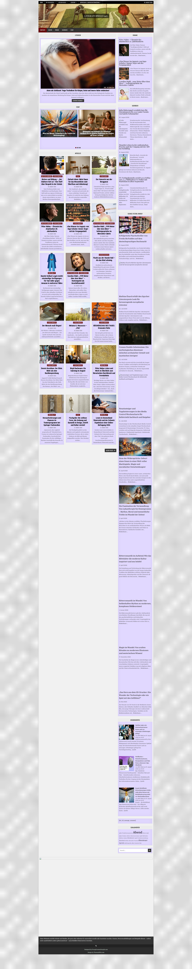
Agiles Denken (122, 836)
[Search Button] (96, 946)
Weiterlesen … (140, 258)
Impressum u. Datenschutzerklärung (90, 2)
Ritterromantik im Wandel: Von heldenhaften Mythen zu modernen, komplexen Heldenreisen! (135, 603)
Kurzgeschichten (104, 255)
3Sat (140, 843)
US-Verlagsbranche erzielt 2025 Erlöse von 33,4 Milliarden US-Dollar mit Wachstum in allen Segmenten (134, 180)
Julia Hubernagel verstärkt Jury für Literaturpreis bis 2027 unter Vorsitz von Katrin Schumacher (134, 112)
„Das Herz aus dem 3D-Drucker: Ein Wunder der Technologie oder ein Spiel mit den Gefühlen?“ (135, 695)
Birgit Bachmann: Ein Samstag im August (78, 369)
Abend (137, 832)
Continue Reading (78, 100)
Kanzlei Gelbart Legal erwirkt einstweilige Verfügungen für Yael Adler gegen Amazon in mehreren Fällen (52, 279)
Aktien (128, 836)
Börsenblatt (51, 273)
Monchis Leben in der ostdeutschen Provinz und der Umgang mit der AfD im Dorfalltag (134, 147)
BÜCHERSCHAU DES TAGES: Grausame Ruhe (104, 326)
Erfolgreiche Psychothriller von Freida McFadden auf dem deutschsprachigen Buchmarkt (133, 239)
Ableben (121, 838)
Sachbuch (64, 30)
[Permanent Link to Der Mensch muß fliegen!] (52, 311)
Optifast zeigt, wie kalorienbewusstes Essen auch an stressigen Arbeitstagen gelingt (142, 729)
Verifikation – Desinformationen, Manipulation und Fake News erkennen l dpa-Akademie (142, 761)
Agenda (121, 843)
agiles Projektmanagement (126, 833)
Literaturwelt (104, 176)
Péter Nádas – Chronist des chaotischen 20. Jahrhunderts (51, 228)
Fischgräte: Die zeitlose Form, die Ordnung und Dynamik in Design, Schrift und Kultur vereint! (78, 421)
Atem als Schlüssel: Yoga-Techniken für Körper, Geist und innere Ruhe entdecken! (78, 90)
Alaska (125, 838)
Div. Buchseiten (50, 2)
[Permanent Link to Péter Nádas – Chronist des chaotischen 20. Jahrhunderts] (52, 212)
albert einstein (135, 843)
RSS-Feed (140, 735)
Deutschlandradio (47, 176)
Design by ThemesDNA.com (96, 952)
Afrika (126, 840)
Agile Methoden (144, 836)
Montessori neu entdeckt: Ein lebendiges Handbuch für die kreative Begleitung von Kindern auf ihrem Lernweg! (97, 133)
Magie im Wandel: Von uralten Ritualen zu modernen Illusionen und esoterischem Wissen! (133, 650)
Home (41, 2)
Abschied (122, 840)
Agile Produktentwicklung (141, 838)
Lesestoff (73, 2)
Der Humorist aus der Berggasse (104, 180)
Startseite (42, 30)
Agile (147, 833)
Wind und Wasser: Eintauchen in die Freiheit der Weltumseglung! (59, 134)
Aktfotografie (127, 843)
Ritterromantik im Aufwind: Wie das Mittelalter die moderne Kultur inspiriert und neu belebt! (135, 559)
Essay (72, 30)
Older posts (109, 450)
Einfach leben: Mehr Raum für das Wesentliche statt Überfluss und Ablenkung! (78, 181)
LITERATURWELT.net (96, 15)
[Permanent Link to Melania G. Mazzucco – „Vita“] (78, 311)
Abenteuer (142, 840)
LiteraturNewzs (57, 176)
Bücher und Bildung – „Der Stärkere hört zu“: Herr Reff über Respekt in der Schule (51, 181)
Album (144, 833)
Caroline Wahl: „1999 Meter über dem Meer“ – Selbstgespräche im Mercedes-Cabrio (104, 230)
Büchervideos (62, 2)
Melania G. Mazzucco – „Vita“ (78, 326)
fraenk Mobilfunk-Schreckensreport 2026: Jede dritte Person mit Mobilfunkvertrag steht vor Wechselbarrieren (143, 792)
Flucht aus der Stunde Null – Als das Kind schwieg (104, 259)
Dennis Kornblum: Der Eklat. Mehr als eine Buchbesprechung (51, 370)
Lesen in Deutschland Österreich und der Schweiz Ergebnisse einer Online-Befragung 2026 (104, 421)
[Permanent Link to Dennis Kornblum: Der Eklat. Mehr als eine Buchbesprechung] (52, 354)
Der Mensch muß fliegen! (52, 325)
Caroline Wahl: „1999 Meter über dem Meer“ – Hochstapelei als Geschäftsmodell (78, 279)
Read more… (142, 55)
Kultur (50, 30)
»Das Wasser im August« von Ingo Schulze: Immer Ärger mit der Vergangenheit (78, 228)
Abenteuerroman (134, 836)
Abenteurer (130, 838)
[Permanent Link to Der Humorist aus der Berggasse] (104, 165)
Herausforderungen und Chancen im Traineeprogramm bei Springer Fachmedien (52, 421)
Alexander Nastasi (133, 840)
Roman (57, 30)
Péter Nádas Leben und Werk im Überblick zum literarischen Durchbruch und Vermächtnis (104, 372)
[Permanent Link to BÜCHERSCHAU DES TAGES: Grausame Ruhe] (104, 311)
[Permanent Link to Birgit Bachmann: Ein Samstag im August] (78, 354)
